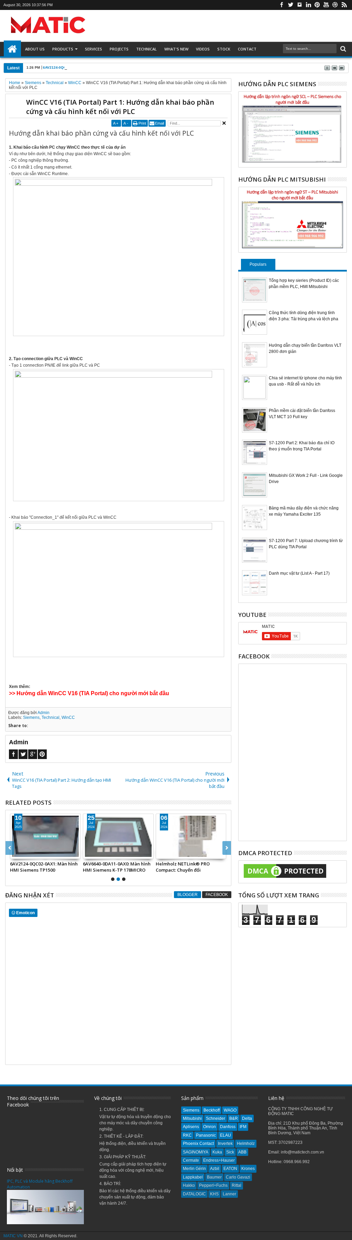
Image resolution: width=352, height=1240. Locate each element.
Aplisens (191, 1126)
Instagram (299, 5)
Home (12, 49)
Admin (43, 712)
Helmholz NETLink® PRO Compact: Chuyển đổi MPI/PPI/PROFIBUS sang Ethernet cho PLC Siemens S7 (187, 867)
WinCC (68, 717)
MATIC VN (13, 1235)
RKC (187, 1135)
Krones (248, 1168)
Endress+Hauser (219, 1160)
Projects (119, 48)
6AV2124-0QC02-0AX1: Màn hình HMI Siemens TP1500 (88, 67)
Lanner (229, 1194)
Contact (247, 48)
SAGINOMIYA (195, 1152)
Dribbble (335, 5)
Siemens (31, 717)
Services (93, 48)
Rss (344, 5)
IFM (243, 1126)
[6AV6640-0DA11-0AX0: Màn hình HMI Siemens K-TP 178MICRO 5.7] (118, 836)
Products (62, 48)
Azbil (214, 1168)
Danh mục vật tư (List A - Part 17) (299, 573)
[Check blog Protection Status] (285, 878)
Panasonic (206, 1135)
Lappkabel (193, 1177)
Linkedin (308, 5)
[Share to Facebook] (15, 853)
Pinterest (317, 5)
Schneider (215, 1118)
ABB (242, 1152)
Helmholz (246, 1143)
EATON (230, 1168)
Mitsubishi (192, 1118)
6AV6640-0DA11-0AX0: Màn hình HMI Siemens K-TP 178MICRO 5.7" (117, 867)
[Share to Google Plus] (30, 853)
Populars (258, 264)
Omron (209, 1126)
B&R (233, 1118)
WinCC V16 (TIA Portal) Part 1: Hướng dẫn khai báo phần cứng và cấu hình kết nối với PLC (120, 106)
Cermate (191, 1160)
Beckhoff (212, 1110)
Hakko (189, 1185)
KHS (214, 1194)
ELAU (225, 1135)
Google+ (32, 754)
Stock (223, 48)
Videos (203, 48)
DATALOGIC (194, 1194)
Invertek (225, 1143)
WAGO (230, 1110)
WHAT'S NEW (176, 48)
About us (35, 48)
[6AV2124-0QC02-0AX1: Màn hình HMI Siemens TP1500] (45, 836)
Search (343, 49)
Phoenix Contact (198, 1143)
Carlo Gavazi (238, 1177)
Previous (226, 848)
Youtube (326, 5)
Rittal (236, 1185)
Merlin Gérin (194, 1168)
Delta (247, 1118)
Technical (146, 48)
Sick (230, 1152)
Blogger (187, 894)
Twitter (290, 5)
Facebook (281, 5)
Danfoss (227, 1126)
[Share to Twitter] (23, 853)
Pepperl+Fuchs (213, 1185)
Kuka (217, 1152)
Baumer (214, 1177)
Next (10, 848)
